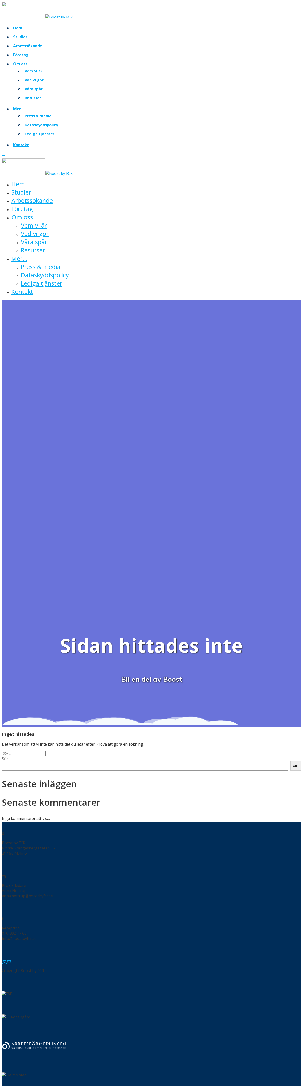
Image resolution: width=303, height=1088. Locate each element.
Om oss (20, 63)
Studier (20, 37)
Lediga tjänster (39, 134)
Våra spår (34, 89)
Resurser (33, 98)
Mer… (18, 108)
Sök (5, 758)
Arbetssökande (27, 46)
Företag (20, 54)
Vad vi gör (34, 80)
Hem (17, 28)
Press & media (38, 116)
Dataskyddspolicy (41, 125)
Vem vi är (33, 71)
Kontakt (21, 144)
